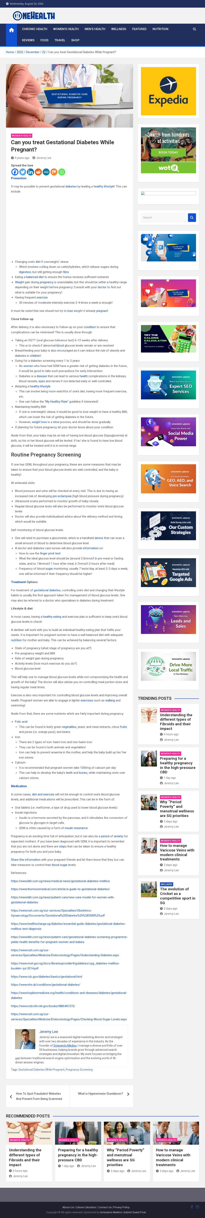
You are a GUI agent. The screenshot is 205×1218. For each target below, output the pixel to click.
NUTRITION (160, 29)
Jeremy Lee (43, 157)
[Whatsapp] (61, 171)
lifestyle (109, 186)
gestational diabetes (47, 590)
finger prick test (50, 553)
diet (38, 262)
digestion (25, 272)
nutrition (16, 640)
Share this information (25, 859)
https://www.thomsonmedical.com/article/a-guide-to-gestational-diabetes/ (60, 889)
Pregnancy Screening (79, 1069)
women (28, 366)
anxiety (118, 836)
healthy (98, 186)
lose (70, 311)
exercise (42, 297)
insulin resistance (76, 828)
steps (62, 846)
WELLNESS (118, 29)
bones (83, 773)
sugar (49, 568)
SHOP (75, 40)
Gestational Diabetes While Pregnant (41, 1069)
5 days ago (170, 908)
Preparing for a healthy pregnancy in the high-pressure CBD (178, 765)
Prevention (18, 178)
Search (192, 217)
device (99, 538)
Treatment (18, 582)
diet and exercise (43, 794)
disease (42, 376)
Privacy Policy (121, 1207)
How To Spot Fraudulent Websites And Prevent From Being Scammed (39, 1096)
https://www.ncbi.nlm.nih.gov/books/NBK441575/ (43, 1006)
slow (56, 422)
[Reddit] (38, 171)
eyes (42, 381)
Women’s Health (66, 29)
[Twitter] (22, 171)
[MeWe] (46, 171)
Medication (19, 786)
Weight (19, 282)
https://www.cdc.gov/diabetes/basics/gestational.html (46, 976)
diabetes (71, 186)
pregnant (102, 311)
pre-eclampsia (62, 496)
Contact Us (105, 1207)
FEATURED (139, 29)
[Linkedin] (30, 171)
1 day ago (170, 777)
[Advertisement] (69, 227)
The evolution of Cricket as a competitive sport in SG (177, 896)
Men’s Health (95, 29)
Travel (59, 40)
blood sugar (59, 865)
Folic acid (21, 721)
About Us (68, 1207)
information (90, 548)
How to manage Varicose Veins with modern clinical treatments (177, 852)
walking (110, 700)
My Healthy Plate (56, 401)
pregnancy (46, 282)
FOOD (44, 40)
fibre (66, 272)
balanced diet (35, 277)
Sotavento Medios (64, 1045)
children (35, 356)
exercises (87, 700)
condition (90, 327)
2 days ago (170, 821)
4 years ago (22, 157)
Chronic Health (34, 29)
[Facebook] (14, 171)
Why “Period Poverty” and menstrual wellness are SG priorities (177, 809)
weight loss (39, 422)
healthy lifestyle (40, 386)
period (105, 836)
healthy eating (52, 617)
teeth (69, 773)
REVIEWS (28, 40)
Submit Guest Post (135, 1212)
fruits (123, 727)
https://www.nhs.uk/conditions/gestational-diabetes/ (45, 984)
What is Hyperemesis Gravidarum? (100, 1093)
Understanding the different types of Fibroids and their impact (176, 722)
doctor (102, 287)
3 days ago (170, 864)
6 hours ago (171, 734)
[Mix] (53, 171)
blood (60, 345)
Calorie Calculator (85, 1207)
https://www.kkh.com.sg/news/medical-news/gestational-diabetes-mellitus (60, 881)
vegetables (69, 727)
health (84, 376)
